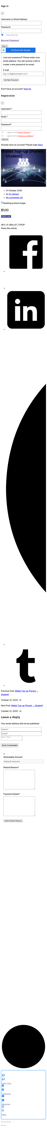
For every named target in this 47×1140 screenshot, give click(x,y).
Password (5, 27)
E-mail (6, 70)
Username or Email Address (14, 19)
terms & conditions (26, 136)
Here (40, 145)
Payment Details (12, 794)
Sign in (4, 46)
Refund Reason (11, 767)
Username (6, 109)
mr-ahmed (14, 194)
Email (4, 116)
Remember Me (12, 35)
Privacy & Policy (24, 132)
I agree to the (19, 132)
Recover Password (10, 40)
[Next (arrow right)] (5, 1125)
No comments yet (14, 197)
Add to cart (6, 216)
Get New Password (11, 80)
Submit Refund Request (13, 821)
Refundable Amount (13, 757)
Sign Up (27, 89)
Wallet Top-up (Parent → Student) (27, 705)
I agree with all (21, 136)
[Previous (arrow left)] (2, 1125)
